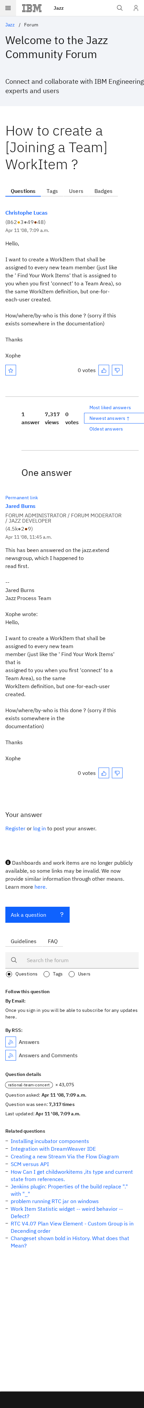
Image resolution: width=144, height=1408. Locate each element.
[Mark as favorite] (10, 370)
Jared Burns (20, 506)
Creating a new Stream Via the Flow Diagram (65, 1156)
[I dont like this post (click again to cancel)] (117, 370)
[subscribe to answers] (10, 1042)
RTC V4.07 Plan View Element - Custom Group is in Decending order (72, 1227)
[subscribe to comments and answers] (10, 1055)
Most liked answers (110, 407)
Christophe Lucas (26, 212)
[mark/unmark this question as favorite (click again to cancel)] (10, 370)
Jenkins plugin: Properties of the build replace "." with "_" (69, 1190)
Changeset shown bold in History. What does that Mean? (70, 1242)
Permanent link (21, 498)
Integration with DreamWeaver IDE (53, 1148)
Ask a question (28, 914)
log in (39, 828)
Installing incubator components (50, 1141)
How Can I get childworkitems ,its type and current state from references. (72, 1175)
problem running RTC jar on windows (55, 1201)
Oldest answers (106, 429)
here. (40, 886)
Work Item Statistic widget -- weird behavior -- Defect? (67, 1212)
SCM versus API (30, 1164)
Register (15, 828)
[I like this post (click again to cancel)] (103, 370)
